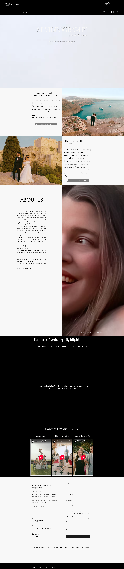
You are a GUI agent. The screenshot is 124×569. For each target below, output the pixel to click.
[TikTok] (111, 12)
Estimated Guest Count (70, 505)
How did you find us (70, 516)
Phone (67, 529)
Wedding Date (69, 494)
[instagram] (113, 12)
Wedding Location (69, 500)
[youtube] (115, 12)
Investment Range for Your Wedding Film (74, 511)
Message (67, 521)
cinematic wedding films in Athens (75, 170)
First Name (68, 483)
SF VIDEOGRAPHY (17, 4)
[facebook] (117, 12)
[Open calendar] (88, 496)
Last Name (81, 483)
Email (67, 488)
